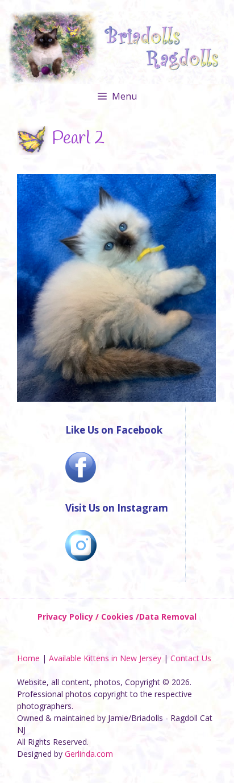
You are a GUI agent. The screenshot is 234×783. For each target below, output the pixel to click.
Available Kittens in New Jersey (105, 658)
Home (28, 658)
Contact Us (190, 658)
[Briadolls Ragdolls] (117, 46)
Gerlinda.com (89, 753)
